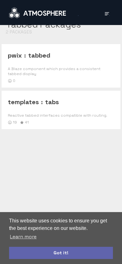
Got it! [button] (61, 253)
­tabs (52, 102)
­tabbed (39, 55)
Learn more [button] (23, 236)
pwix (15, 55)
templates (23, 102)
